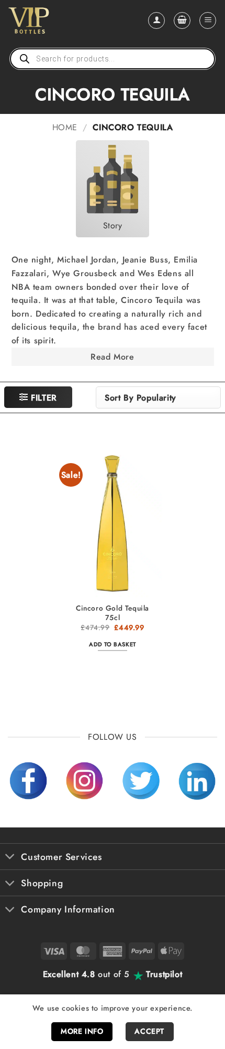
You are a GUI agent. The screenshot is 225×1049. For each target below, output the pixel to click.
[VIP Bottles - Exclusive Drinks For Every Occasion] (51, 20)
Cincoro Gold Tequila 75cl (112, 613)
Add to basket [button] (112, 644)
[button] (182, 20)
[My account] (156, 20)
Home (64, 127)
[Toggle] (10, 857)
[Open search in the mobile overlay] (112, 58)
